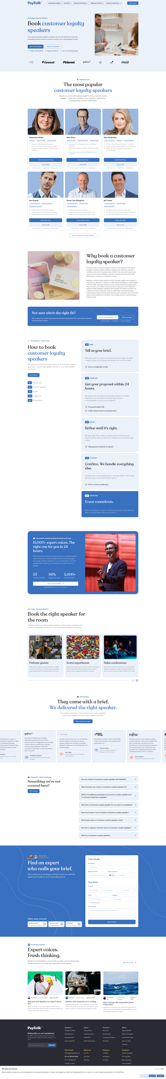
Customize (144, 1076)
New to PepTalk (69, 1041)
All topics (86, 1056)
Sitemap (124, 1044)
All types (86, 1060)
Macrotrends (88, 1030)
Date (90, 895)
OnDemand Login (127, 1037)
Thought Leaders (70, 1030)
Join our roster (126, 1041)
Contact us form (70, 1063)
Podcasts (106, 1041)
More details (92, 906)
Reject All (152, 1076)
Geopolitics (87, 1037)
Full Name (91, 863)
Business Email (93, 871)
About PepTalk (126, 1030)
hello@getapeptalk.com (72, 1053)
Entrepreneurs (69, 1034)
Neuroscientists (69, 1037)
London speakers (127, 1053)
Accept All (160, 1076)
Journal (86, 1053)
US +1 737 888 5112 (70, 1060)
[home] (35, 3)
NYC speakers (126, 1056)
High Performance (89, 1041)
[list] (83, 655)
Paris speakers (126, 1063)
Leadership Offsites (109, 1037)
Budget (115, 895)
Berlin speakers (127, 1060)
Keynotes (106, 1030)
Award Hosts (107, 1034)
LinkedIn (105, 1053)
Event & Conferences (112, 3)
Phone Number (113, 871)
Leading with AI (89, 1034)
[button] (55, 3)
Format (90, 886)
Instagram (106, 1056)
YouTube (105, 1060)
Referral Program (127, 1034)
